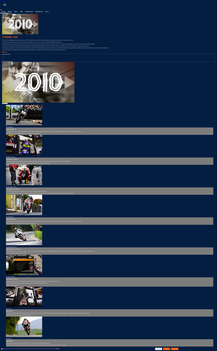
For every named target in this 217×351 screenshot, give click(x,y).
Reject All (166, 348)
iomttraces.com (29, 11)
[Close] (215, 349)
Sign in (47, 11)
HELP (21, 11)
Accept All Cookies (175, 348)
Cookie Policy (57, 348)
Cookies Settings (158, 348)
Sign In (10, 13)
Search (16, 11)
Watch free (5, 52)
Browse (4, 11)
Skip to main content (4, 0)
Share (9, 52)
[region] (108, 349)
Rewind (10, 11)
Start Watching (39, 11)
